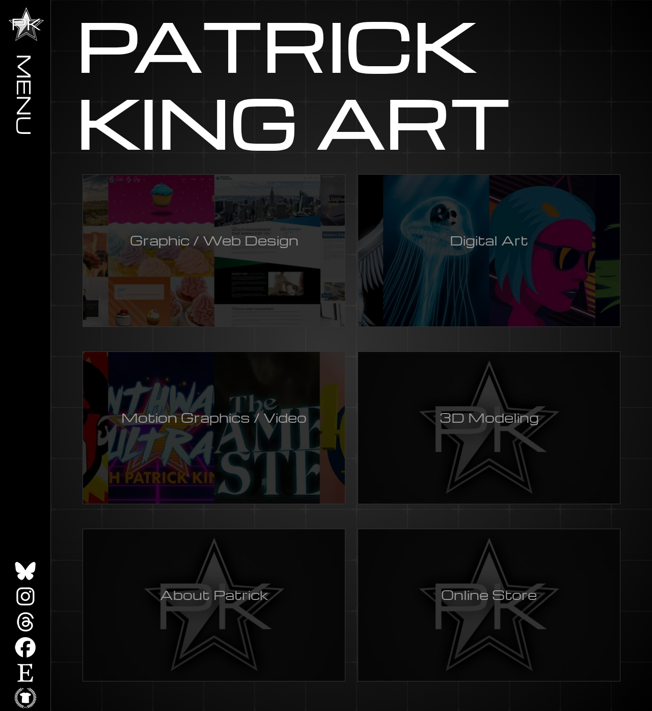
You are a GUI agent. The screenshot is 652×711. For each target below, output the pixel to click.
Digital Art (489, 240)
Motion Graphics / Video (214, 417)
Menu (25, 94)
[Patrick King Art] (26, 24)
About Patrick (214, 594)
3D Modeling (489, 417)
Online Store (489, 594)
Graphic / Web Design (214, 240)
